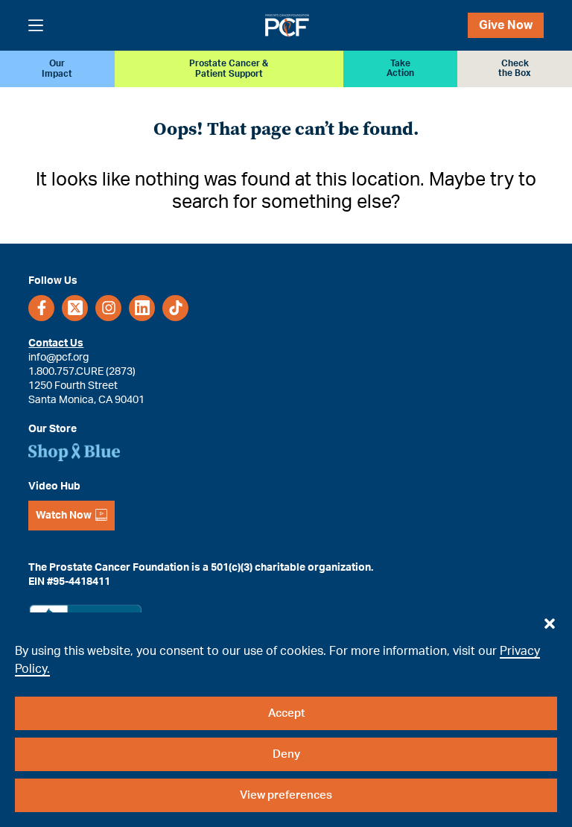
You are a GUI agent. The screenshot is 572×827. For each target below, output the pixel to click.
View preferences (286, 795)
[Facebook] (41, 308)
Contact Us (55, 343)
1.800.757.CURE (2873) (82, 371)
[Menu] (35, 25)
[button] (549, 619)
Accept (286, 713)
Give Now (506, 25)
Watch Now (64, 515)
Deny (286, 754)
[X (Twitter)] (75, 308)
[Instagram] (108, 308)
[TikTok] (175, 308)
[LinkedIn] (142, 308)
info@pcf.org (58, 357)
